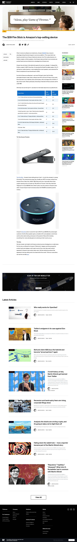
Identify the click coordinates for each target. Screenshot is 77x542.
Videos (64, 2)
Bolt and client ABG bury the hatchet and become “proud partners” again (68, 64)
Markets (33, 2)
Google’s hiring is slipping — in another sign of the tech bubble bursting (68, 92)
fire (10, 54)
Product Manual (5, 517)
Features (57, 2)
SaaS (38, 2)
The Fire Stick (20, 177)
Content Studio (45, 531)
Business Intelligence (30, 524)
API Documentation (6, 520)
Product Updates (5, 519)
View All (38, 497)
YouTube (68, 509)
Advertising (45, 533)
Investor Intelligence (30, 522)
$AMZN (44, 53)
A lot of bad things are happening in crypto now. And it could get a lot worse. (50, 426)
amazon (5, 54)
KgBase (27, 514)
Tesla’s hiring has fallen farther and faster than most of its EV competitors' (68, 78)
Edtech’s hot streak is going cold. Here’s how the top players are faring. (68, 134)
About (14, 512)
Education (28, 526)
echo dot (5, 60)
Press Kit (14, 519)
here (28, 254)
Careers (14, 517)
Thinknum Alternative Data (31, 512)
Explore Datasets (16, 514)
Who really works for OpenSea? (45, 307)
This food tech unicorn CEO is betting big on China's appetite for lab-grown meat (68, 149)
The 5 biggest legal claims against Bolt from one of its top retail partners (67, 106)
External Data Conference (47, 519)
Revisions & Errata (46, 515)
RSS (43, 523)
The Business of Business (6, 2)
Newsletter (45, 517)
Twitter (74, 509)
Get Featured (45, 521)
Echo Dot (24, 231)
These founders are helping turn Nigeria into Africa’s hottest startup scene (68, 163)
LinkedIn (71, 509)
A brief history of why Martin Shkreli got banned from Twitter (57, 374)
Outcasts (44, 2)
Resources (15, 515)
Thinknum (4, 509)
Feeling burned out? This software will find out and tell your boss (68, 120)
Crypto (51, 2)
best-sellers (6, 57)
